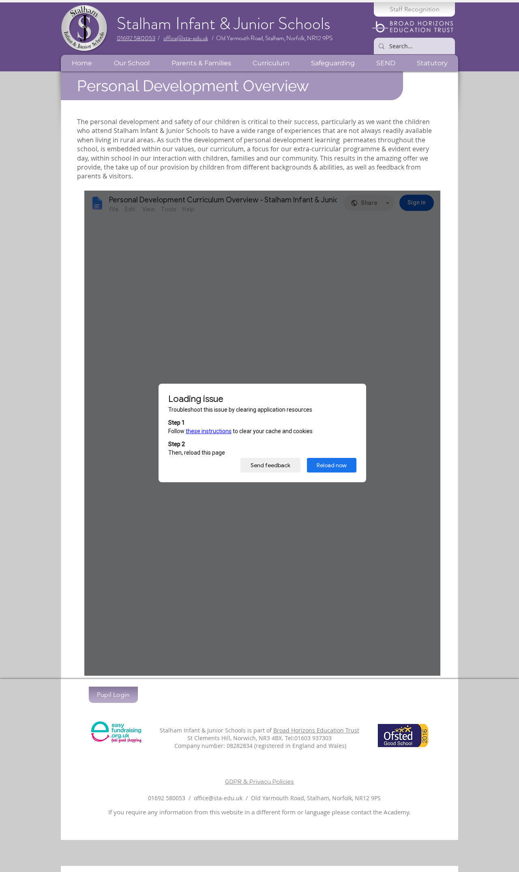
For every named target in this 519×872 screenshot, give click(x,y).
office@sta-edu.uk (185, 38)
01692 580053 (136, 38)
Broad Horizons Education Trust (316, 730)
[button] (131, 63)
